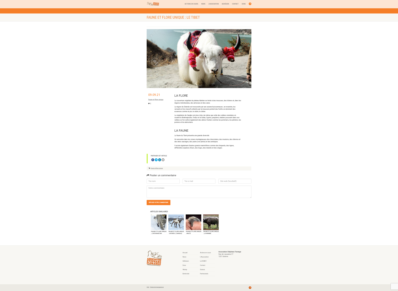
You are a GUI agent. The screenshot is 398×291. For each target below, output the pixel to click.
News (203, 4)
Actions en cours (191, 4)
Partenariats (204, 274)
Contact (235, 4)
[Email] (163, 159)
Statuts (202, 269)
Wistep (185, 269)
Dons (244, 4)
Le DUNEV (203, 261)
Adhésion (225, 4)
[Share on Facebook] (152, 159)
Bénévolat (186, 274)
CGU (148, 287)
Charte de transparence (157, 287)
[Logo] (153, 4)
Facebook (250, 3)
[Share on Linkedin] (159, 159)
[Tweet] (156, 159)
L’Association (213, 4)
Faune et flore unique (155, 100)
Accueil (185, 252)
